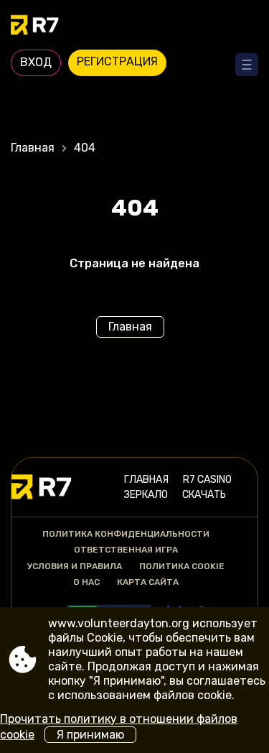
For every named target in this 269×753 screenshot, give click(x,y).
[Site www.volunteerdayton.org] (134, 26)
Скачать (204, 495)
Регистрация (117, 61)
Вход (36, 62)
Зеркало (146, 495)
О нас (86, 582)
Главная (33, 147)
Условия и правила (74, 566)
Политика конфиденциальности (125, 534)
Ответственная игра (126, 550)
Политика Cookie (182, 566)
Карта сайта (148, 582)
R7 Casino (207, 479)
